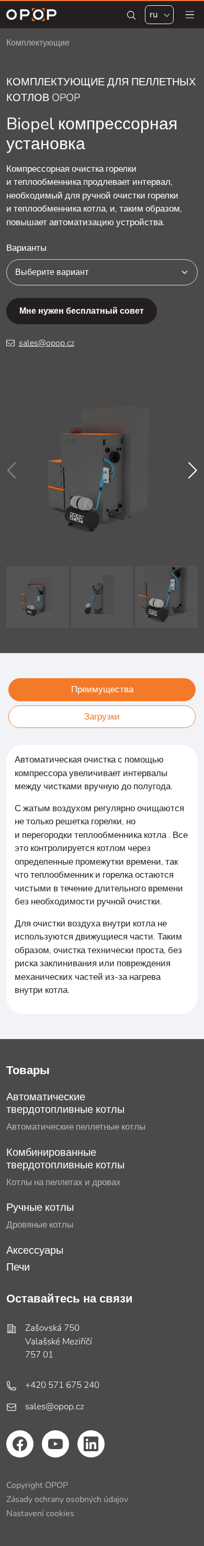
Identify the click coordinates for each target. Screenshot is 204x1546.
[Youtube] (55, 1443)
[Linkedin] (91, 1443)
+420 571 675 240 (62, 1385)
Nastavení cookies (40, 1513)
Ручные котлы (40, 1207)
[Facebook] (19, 1443)
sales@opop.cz (46, 343)
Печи (18, 1267)
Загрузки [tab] (102, 717)
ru (154, 14)
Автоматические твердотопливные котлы (65, 1103)
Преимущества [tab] (102, 689)
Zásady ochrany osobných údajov (67, 1499)
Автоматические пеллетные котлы (75, 1127)
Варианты (26, 248)
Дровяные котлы (39, 1225)
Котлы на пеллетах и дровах (63, 1182)
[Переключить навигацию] (190, 14)
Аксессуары (34, 1250)
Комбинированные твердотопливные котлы (65, 1158)
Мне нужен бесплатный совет (81, 311)
